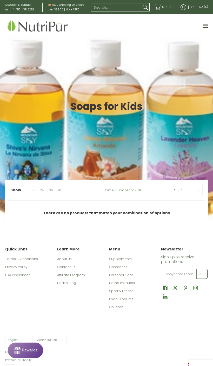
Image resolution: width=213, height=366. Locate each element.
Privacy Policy (16, 267)
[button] (165, 287)
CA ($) (203, 7)
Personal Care (121, 275)
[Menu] (205, 25)
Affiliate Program (71, 275)
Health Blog (66, 283)
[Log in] (183, 7)
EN (193, 7)
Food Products (121, 299)
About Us (64, 259)
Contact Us (66, 267)
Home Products (122, 283)
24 (42, 190)
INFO (76, 9)
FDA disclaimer (17, 275)
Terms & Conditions (21, 259)
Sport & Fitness (121, 291)
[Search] (145, 7)
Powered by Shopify (18, 360)
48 (60, 190)
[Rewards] (25, 350)
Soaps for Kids (130, 190)
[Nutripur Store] (37, 25)
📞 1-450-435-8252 (21, 9)
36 (51, 190)
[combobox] (116, 7)
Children (116, 307)
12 (33, 190)
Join (202, 274)
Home (109, 190)
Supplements (120, 259)
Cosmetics (118, 267)
